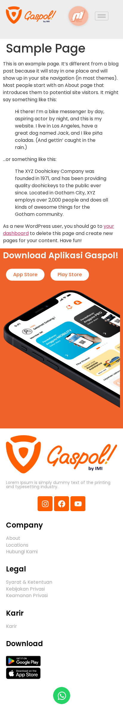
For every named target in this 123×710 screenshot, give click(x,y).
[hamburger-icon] (101, 16)
